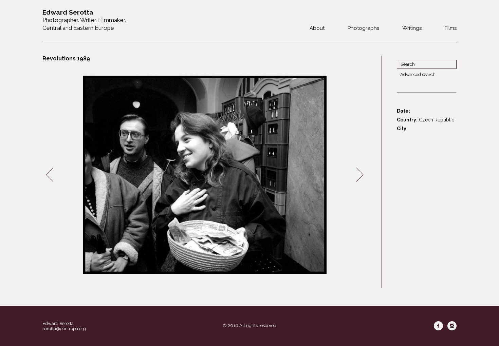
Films (451, 28)
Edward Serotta (58, 323)
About (317, 28)
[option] (204, 175)
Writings (412, 28)
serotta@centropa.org (64, 328)
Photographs (363, 28)
